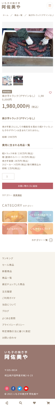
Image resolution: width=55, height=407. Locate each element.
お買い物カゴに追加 (27, 185)
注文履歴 (7, 291)
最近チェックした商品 (13, 284)
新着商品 (7, 271)
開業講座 (17, 195)
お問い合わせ (9, 337)
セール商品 (8, 264)
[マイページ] (7, 403)
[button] (7, 47)
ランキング (7, 258)
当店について (9, 304)
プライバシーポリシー (13, 324)
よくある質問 (8, 318)
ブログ (5, 310)
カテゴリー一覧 (40, 239)
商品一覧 (7, 277)
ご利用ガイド (9, 297)
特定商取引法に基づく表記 (16, 331)
